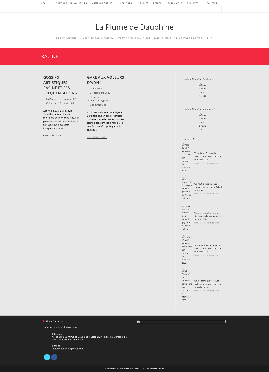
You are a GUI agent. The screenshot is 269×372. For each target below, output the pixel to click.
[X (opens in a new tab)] (205, 9)
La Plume (51, 98)
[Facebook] (54, 357)
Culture (50, 103)
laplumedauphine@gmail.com (67, 348)
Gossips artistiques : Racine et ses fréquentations (60, 85)
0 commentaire (68, 103)
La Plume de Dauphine (134, 27)
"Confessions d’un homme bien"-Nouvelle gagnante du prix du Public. (207, 216)
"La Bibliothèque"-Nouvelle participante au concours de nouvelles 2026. (208, 284)
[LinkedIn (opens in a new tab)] (213, 9)
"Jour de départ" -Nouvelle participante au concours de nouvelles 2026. (208, 248)
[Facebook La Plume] (202, 92)
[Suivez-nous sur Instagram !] (202, 122)
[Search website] (224, 9)
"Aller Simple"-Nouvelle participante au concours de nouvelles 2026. (208, 156)
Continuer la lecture (53, 135)
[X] (47, 357)
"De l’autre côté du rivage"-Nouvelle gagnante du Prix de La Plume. (208, 187)
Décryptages (103, 100)
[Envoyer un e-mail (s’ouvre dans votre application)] (218, 9)
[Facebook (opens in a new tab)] (209, 9)
